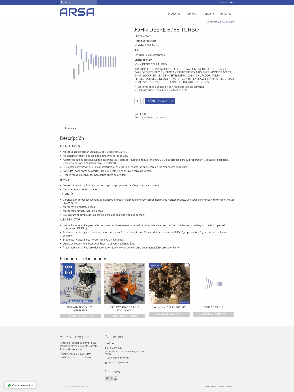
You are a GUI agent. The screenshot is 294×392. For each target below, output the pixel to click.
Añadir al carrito (160, 101)
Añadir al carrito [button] (80, 316)
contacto (86, 357)
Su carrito (224, 2)
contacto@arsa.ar (117, 362)
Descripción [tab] (71, 128)
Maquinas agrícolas (224, 22)
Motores (163, 117)
